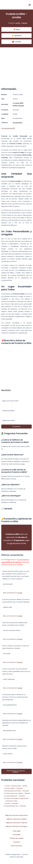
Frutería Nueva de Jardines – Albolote (17, 793)
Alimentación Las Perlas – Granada (17, 791)
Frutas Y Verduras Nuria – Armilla (16, 786)
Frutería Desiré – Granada (13, 788)
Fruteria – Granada (11, 803)
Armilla (18, 23)
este (23, 464)
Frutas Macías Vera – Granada (15, 806)
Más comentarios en (12, 593)
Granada (24, 23)
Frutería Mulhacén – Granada (15, 796)
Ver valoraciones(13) (8, 128)
